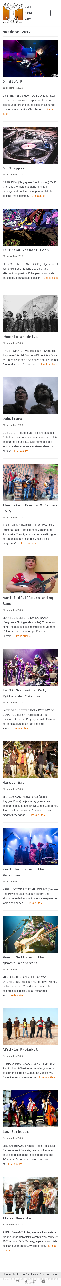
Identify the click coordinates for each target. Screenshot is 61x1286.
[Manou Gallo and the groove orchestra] (30, 934)
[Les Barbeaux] (30, 1108)
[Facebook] (26, 1282)
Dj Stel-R (12, 82)
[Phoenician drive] (30, 313)
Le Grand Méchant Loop (26, 250)
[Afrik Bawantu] (30, 1195)
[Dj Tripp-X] (30, 145)
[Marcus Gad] (30, 759)
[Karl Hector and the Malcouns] (30, 846)
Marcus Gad (14, 783)
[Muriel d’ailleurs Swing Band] (30, 574)
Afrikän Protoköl (20, 1050)
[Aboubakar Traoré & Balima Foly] (30, 482)
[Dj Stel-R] (30, 58)
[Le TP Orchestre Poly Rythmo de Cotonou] (30, 667)
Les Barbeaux (16, 1132)
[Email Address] (18, 1282)
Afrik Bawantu (17, 1218)
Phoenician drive (20, 337)
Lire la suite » (39, 195)
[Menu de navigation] (54, 13)
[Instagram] (34, 1282)
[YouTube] (43, 1282)
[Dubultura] (30, 395)
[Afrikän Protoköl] (30, 1026)
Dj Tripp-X (14, 168)
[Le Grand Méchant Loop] (30, 227)
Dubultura (12, 419)
